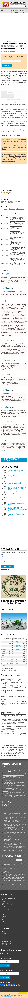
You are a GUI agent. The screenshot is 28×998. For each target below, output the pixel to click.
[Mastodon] (9, 985)
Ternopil (2, 645)
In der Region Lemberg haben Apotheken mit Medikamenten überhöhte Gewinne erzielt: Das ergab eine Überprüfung (15, 775)
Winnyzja (17, 649)
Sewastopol (3, 667)
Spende (15, 141)
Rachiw (2, 643)
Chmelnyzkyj (3, 649)
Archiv (3, 908)
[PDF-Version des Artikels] (16, 201)
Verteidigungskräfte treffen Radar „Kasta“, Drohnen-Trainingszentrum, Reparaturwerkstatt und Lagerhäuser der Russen (14, 829)
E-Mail (13, 161)
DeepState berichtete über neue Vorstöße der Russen (18, 264)
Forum (4, 149)
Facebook (18, 156)
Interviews (4, 938)
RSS (12, 159)
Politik (3, 931)
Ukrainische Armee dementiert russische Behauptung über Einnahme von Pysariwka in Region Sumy (14, 817)
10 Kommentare (12, 51)
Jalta (17, 667)
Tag (19, 770)
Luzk (2, 647)
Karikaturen (5, 913)
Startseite (3, 41)
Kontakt (4, 899)
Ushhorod (18, 639)
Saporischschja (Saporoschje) (19, 661)
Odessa (2, 657)
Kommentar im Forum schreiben (11, 460)
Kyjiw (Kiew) (3, 639)
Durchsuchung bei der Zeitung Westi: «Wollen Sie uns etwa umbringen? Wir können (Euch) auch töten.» (13, 867)
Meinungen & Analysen (7, 936)
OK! (22, 993)
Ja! (5, 557)
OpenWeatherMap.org (9, 668)
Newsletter (4, 917)
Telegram (15, 158)
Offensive (12, 209)
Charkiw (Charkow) (18, 659)
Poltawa (2, 655)
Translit (4, 906)
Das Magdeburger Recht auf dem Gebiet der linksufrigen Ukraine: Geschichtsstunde (15, 875)
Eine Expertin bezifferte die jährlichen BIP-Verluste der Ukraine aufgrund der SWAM (17, 497)
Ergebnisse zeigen (5, 569)
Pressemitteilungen (6, 941)
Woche (14, 770)
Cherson (2, 659)
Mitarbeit (4, 916)
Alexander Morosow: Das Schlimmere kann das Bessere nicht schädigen (14, 796)
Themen (4, 921)
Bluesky (11, 156)
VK (9, 159)
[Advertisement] (14, 25)
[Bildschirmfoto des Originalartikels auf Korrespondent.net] (14, 95)
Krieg (5, 209)
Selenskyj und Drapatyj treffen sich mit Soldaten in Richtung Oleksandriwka (13, 821)
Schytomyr (3, 651)
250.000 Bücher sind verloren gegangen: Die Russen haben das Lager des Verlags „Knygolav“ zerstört (17, 241)
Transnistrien (20, 209)
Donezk (17, 663)
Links (3, 914)
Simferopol (18, 665)
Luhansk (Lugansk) (3, 665)
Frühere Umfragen (5, 571)
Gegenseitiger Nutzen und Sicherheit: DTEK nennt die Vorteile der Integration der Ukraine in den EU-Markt (17, 472)
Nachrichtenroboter (6, 943)
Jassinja (17, 643)
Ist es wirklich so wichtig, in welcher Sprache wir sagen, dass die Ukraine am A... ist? (14, 878)
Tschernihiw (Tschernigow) (18, 651)
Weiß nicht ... (7, 561)
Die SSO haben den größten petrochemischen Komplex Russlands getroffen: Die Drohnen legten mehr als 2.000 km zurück (17, 220)
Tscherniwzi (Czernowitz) (18, 646)
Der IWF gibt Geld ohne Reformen (12, 780)
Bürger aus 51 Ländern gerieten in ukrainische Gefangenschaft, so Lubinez (18, 237)
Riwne (17, 647)
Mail (19, 201)
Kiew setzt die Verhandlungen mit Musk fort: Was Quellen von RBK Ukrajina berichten (17, 503)
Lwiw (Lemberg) (4, 641)
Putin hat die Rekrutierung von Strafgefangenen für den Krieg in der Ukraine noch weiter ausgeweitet (18, 225)
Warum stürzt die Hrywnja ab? (11, 788)
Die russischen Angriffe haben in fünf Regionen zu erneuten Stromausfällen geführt (16, 514)
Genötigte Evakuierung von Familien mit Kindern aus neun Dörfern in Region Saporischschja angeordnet (13, 843)
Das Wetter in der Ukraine (8, 904)
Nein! (5, 559)
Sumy (17, 655)
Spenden (4, 919)
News (6, 985)
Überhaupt (19, 859)
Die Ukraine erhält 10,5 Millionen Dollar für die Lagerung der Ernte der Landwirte (17, 492)
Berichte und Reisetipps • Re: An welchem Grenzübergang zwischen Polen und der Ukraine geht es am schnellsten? (13, 745)
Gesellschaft (5, 935)
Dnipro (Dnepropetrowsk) (4, 663)
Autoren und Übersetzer (8, 909)
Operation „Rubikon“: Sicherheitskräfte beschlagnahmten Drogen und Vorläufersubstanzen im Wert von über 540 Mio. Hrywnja (17, 509)
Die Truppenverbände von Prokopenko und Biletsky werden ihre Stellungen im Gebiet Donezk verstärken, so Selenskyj (17, 482)
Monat (9, 770)
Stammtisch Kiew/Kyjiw (7, 903)
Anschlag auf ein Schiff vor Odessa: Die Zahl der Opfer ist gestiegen (14, 783)
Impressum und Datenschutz (9, 898)
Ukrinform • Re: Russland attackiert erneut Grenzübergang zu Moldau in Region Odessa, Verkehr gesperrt (13, 728)
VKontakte (9, 201)
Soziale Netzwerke (6, 944)
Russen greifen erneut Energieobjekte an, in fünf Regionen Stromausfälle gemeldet (14, 847)
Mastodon (9, 158)
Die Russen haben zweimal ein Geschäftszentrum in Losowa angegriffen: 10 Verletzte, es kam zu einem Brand (17, 477)
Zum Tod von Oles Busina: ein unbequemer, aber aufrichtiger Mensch (14, 863)
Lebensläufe (5, 940)
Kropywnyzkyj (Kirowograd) (18, 653)
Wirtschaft (4, 933)
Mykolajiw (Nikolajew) (18, 657)
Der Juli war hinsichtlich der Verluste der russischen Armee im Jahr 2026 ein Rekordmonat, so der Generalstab (17, 252)
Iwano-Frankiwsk (18, 642)
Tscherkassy (3, 653)
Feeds (3, 911)
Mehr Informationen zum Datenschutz (12, 996)
